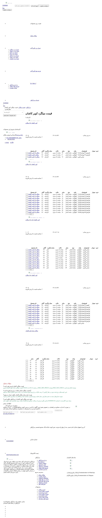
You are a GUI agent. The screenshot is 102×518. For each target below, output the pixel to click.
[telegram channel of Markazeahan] (7, 508)
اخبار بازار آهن (42, 465)
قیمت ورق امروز (42, 492)
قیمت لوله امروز (42, 495)
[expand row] (27, 153)
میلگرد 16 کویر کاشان (33, 200)
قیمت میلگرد (41, 489)
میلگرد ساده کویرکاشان (32, 331)
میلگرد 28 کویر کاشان (33, 210)
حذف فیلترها (12, 115)
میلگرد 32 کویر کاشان (33, 212)
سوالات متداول (42, 463)
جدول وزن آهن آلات (35, 48)
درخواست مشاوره (7, 9)
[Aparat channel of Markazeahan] (7, 516)
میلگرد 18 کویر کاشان (33, 202)
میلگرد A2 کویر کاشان (31, 123)
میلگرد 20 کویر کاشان (33, 204)
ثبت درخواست (58, 410)
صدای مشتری (13, 88)
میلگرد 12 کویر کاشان (33, 157)
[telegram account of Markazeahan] (7, 506)
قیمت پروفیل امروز (43, 491)
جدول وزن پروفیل (14, 51)
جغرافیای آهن (42, 484)
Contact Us (8, 413)
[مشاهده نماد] (82, 460)
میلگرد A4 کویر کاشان (31, 275)
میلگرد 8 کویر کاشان (33, 155)
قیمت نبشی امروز (43, 497)
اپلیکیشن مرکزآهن (43, 466)
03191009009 (9, 441)
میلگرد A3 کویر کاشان (31, 164)
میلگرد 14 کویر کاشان (33, 198)
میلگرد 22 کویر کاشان (33, 206)
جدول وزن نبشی (14, 57)
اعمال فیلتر (6, 115)
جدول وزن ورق (14, 54)
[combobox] (13, 112)
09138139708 (11, 139)
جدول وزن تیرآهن (14, 55)
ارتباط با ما (33, 83)
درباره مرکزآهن (14, 85)
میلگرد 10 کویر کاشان (33, 153)
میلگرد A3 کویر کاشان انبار (33, 220)
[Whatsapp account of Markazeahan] (7, 510)
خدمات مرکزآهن (34, 100)
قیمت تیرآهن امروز (43, 494)
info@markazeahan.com (12, 454)
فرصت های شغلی (14, 86)
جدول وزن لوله (14, 52)
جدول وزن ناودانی (14, 58)
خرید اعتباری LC (42, 469)
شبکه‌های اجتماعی (43, 478)
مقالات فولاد (33, 36)
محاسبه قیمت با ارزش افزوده (33, 137)
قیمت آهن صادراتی (43, 499)
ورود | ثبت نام (34, 6)
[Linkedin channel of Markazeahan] (7, 514)
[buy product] (96, 153)
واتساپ (7, 142)
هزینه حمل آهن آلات (35, 71)
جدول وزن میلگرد (14, 49)
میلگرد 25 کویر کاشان (33, 208)
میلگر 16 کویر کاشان (33, 257)
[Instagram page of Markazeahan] (7, 512)
